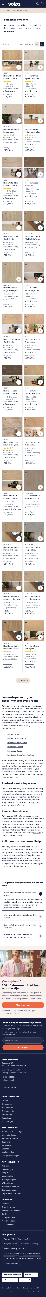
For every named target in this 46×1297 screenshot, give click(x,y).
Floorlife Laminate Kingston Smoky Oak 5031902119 (32, 497)
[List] (37, 44)
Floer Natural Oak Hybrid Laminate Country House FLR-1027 (33, 130)
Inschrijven (23, 1047)
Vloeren (5, 1101)
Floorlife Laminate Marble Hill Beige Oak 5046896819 (11, 548)
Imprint (24, 1292)
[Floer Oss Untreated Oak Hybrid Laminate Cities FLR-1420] (12, 324)
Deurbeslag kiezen (9, 1190)
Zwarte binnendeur (11, 1253)
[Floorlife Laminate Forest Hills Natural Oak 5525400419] (12, 630)
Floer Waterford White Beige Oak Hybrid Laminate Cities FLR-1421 (32, 289)
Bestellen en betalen (10, 1138)
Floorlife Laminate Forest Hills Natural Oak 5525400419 (11, 647)
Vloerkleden (7, 1114)
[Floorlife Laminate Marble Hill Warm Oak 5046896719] (34, 221)
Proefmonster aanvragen (12, 1131)
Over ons (5, 1203)
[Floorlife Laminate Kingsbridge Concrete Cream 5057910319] (12, 114)
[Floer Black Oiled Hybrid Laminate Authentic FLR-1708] (12, 375)
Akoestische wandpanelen (30, 1258)
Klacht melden (8, 1152)
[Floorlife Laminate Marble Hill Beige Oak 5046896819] (12, 532)
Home (6, 10)
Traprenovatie (8, 1111)
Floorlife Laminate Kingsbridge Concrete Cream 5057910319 (11, 130)
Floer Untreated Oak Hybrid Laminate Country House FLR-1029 (12, 77)
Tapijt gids (6, 1173)
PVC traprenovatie (11, 1263)
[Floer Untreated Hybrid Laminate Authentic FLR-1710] (12, 480)
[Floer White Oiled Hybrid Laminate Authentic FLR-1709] (12, 167)
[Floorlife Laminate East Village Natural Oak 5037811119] (34, 581)
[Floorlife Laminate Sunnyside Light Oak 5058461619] (12, 581)
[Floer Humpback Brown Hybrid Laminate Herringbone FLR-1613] (34, 167)
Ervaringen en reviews (11, 1210)
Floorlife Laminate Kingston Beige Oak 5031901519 (11, 289)
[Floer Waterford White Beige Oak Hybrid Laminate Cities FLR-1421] (34, 272)
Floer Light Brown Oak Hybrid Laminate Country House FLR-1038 (33, 647)
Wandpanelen (7, 1107)
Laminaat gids (7, 1169)
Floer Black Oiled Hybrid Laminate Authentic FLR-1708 (11, 392)
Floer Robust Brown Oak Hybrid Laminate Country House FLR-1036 (33, 443)
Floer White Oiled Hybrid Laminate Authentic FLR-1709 (11, 184)
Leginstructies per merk (11, 1193)
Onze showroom (8, 1207)
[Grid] (42, 44)
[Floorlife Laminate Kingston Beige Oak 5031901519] (12, 272)
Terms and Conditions (10, 1292)
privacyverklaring (8, 1034)
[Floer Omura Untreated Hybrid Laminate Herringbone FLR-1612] (34, 375)
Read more (9, 31)
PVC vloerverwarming (29, 1244)
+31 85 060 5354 (8, 1077)
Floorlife (7, 127)
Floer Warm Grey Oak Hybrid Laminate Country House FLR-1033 (11, 237)
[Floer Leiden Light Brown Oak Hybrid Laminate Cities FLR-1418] (12, 427)
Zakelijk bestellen (9, 1217)
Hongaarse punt (10, 1244)
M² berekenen (7, 1183)
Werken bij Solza (8, 1221)
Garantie (5, 1149)
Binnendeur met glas (31, 1253)
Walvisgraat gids (9, 1179)
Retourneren (7, 1145)
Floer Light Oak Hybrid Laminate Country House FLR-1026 (33, 77)
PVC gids (5, 1166)
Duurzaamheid (8, 1224)
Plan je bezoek (23, 1005)
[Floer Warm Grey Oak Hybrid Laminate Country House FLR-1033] (12, 221)
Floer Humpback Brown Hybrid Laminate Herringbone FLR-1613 (32, 184)
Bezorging (6, 1142)
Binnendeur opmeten (10, 1186)
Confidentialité (34, 1292)
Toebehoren (7, 1118)
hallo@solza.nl (8, 1080)
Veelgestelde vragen (10, 1156)
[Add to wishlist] (4, 53)
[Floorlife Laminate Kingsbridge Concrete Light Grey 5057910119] (34, 532)
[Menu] (3, 3)
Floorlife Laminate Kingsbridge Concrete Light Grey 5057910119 (33, 548)
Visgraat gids (7, 1176)
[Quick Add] (18, 67)
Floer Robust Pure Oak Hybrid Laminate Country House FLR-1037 (33, 340)
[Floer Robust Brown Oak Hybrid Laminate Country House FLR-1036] (34, 427)
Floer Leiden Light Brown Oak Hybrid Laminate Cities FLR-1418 (12, 443)
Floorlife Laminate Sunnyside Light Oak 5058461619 (12, 598)
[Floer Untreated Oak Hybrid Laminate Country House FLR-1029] (12, 60)
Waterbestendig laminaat (14, 1249)
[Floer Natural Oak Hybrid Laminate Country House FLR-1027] (34, 114)
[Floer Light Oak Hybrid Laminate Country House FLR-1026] (34, 60)
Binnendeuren (7, 1104)
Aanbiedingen (7, 1121)
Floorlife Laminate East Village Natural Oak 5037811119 (33, 598)
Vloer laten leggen (9, 1135)
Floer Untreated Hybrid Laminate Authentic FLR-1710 (11, 497)
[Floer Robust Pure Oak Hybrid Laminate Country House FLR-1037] (34, 324)
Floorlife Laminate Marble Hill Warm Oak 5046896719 (32, 237)
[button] (37, 3)
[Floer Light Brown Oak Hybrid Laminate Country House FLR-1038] (34, 630)
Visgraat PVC (9, 1239)
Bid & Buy (5, 1214)
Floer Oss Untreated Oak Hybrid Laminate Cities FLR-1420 (12, 340)
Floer (5, 73)
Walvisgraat (23, 1239)
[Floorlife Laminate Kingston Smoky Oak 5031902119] (34, 480)
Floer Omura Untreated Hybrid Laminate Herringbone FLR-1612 (32, 392)
